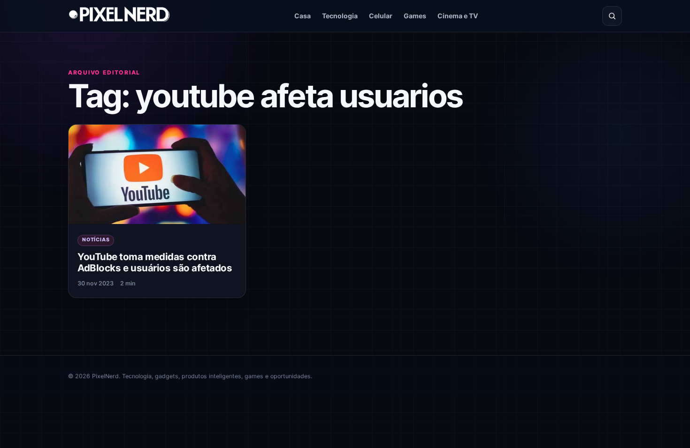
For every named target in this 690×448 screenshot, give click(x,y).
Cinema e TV (457, 16)
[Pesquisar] (612, 16)
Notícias (95, 240)
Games (415, 16)
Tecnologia (340, 16)
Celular (380, 16)
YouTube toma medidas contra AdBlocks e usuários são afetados (154, 262)
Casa (302, 16)
